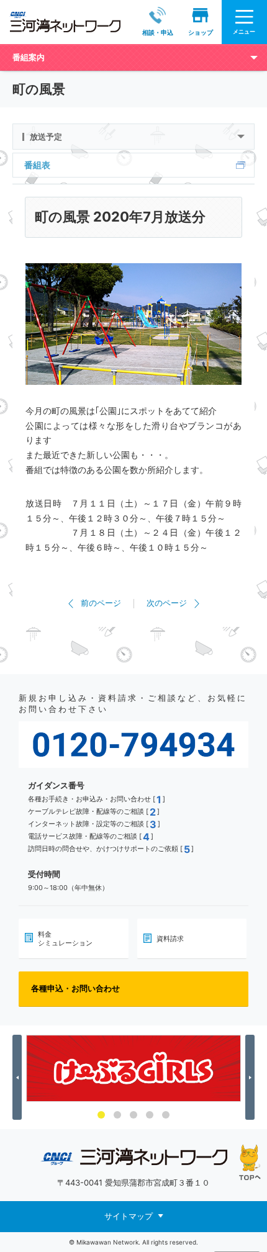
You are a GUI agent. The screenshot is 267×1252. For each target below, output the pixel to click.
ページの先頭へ (250, 1162)
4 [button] (149, 1115)
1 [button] (101, 1115)
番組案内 (28, 57)
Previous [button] (19, 1078)
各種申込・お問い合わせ (75, 988)
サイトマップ (128, 1216)
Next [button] (252, 1078)
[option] (133, 1068)
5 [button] (166, 1115)
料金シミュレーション (65, 938)
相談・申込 (157, 32)
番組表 (37, 165)
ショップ (200, 32)
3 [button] (133, 1115)
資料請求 (170, 938)
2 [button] (117, 1115)
